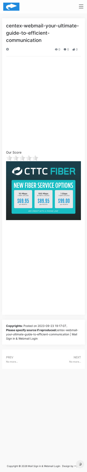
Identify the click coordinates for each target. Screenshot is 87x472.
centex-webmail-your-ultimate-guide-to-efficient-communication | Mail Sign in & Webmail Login (42, 334)
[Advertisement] (43, 104)
